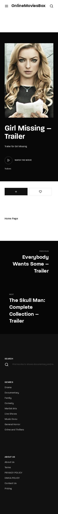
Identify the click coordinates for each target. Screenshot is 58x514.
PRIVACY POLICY (13, 473)
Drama (8, 387)
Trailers (8, 169)
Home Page (11, 219)
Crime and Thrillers (14, 430)
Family (8, 398)
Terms (8, 467)
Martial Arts (11, 409)
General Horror (12, 424)
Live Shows (11, 414)
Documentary (12, 393)
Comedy (9, 403)
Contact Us (11, 483)
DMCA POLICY (12, 478)
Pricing (8, 489)
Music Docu (11, 419)
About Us (10, 462)
